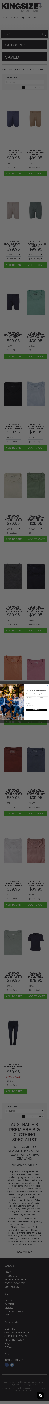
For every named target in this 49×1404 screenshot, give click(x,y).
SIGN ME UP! (36, 709)
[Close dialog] (47, 685)
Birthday (28, 703)
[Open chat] (40, 1395)
